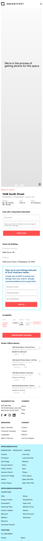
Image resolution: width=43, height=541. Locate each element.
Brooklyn (17, 450)
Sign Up (21, 304)
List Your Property (28, 438)
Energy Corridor (6, 500)
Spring (25, 496)
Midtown (25, 461)
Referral (24, 435)
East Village (5, 461)
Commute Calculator (8, 431)
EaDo (3, 496)
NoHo (24, 465)
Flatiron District (6, 469)
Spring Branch (28, 500)
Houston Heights (7, 510)
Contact (24, 427)
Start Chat (21, 233)
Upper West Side (28, 483)
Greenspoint (5, 503)
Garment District (7, 472)
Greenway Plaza (6, 507)
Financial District (7, 465)
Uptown (25, 510)
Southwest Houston (8, 525)
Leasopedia (5, 435)
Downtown (6, 492)
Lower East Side (27, 458)
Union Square (27, 476)
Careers (24, 431)
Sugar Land (27, 503)
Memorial (4, 514)
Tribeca (24, 472)
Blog (23, 413)
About (24, 406)
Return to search (7, 190)
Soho (24, 469)
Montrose (4, 521)
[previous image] (16, 185)
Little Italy (25, 454)
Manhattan (6, 450)
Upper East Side (27, 479)
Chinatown (5, 458)
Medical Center (28, 507)
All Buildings (6, 534)
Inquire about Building (21, 335)
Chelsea (4, 454)
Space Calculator (7, 427)
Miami (23, 538)
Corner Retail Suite (5, 324)
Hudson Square (6, 483)
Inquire (37, 323)
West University (28, 514)
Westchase (26, 517)
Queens (27, 450)
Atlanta (3, 538)
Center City (30, 197)
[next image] (22, 185)
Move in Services (7, 438)
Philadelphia (7, 197)
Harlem (3, 479)
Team (23, 410)
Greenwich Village (7, 476)
